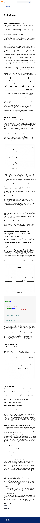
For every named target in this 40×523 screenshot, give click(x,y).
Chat (6, 505)
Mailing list (7, 508)
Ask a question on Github (9, 506)
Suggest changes (31, 14)
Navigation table (7, 6)
